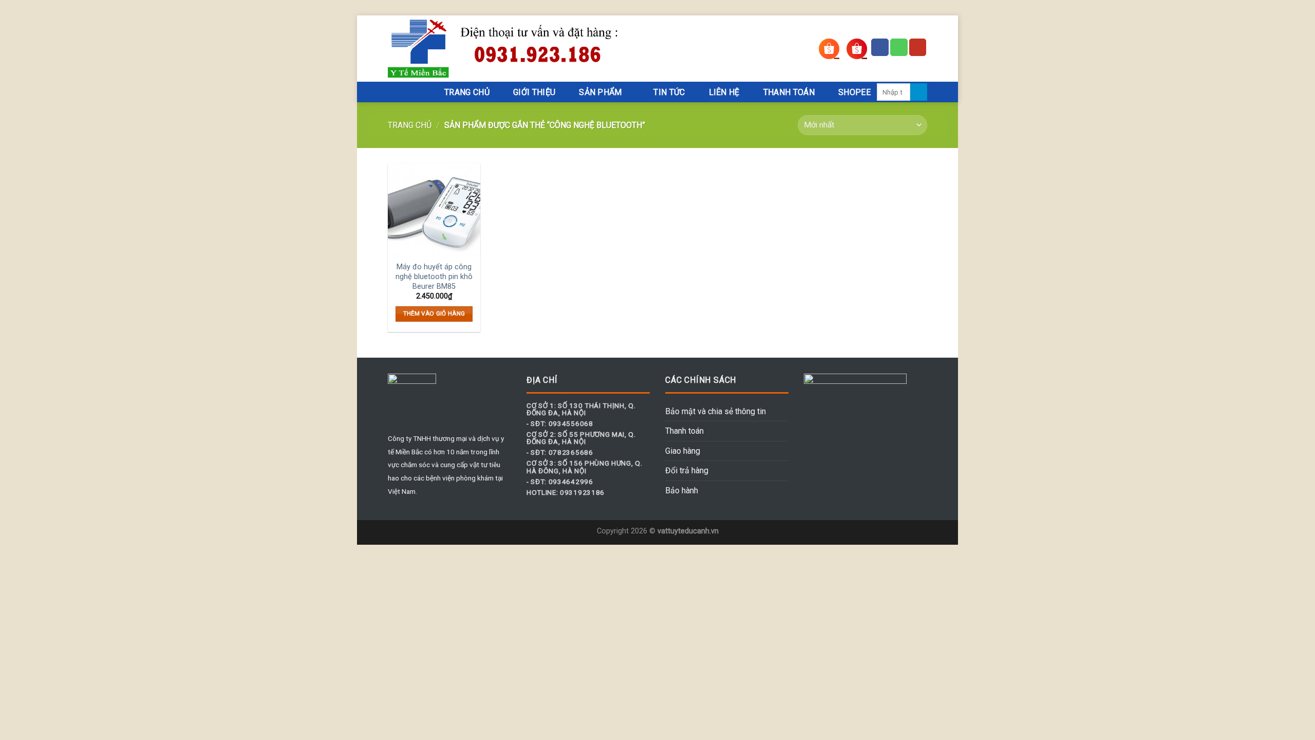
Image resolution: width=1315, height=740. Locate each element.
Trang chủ (409, 125)
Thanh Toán (789, 92)
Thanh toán (684, 431)
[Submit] (918, 92)
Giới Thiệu (534, 92)
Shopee (854, 92)
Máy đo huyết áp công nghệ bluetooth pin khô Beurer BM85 (434, 276)
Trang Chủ (467, 92)
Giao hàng (682, 451)
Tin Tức (669, 92)
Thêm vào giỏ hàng (434, 313)
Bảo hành (681, 490)
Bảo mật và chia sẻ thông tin (715, 411)
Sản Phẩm (600, 92)
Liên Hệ (724, 92)
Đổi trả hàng (686, 470)
